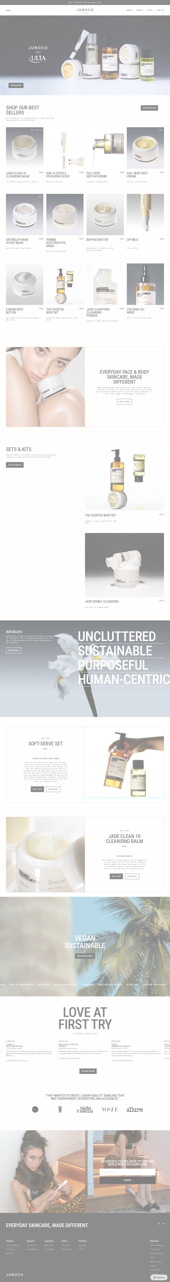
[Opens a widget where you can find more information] (159, 1278)
